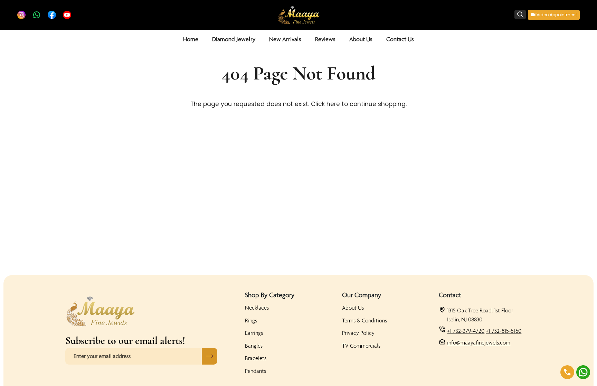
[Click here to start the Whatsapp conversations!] (583, 372)
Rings (251, 320)
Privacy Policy (358, 332)
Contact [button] (450, 295)
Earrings (254, 332)
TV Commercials (361, 345)
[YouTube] (67, 15)
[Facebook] (52, 15)
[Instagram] (21, 15)
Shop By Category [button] (269, 295)
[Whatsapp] (36, 15)
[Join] (209, 356)
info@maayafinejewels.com (478, 342)
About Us (353, 307)
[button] (233, 39)
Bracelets (255, 358)
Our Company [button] (361, 295)
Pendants (255, 370)
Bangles (254, 345)
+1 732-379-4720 (465, 330)
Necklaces (257, 307)
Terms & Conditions (364, 320)
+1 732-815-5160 (503, 330)
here (333, 104)
